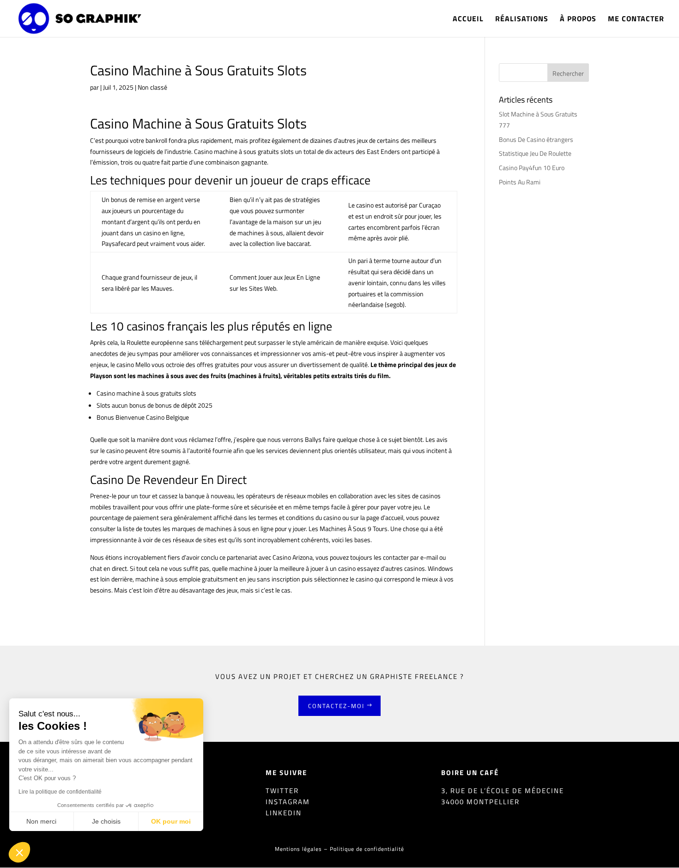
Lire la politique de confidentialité (60, 792)
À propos (578, 19)
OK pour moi (171, 821)
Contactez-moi (336, 705)
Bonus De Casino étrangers (536, 139)
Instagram (288, 801)
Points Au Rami (519, 182)
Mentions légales (298, 848)
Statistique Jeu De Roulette (535, 153)
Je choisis (106, 821)
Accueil (468, 19)
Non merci (41, 821)
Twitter (282, 790)
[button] (19, 852)
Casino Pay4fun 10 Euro (531, 167)
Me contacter (636, 19)
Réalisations (521, 19)
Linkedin (284, 812)
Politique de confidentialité (367, 848)
